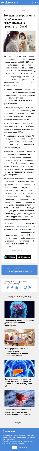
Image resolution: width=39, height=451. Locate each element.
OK (14, 447)
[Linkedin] (21, 287)
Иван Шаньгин (17, 250)
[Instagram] (25, 287)
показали (21, 226)
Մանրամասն (23, 447)
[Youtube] (16, 287)
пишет (33, 82)
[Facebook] (7, 287)
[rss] (29, 287)
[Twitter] (12, 287)
